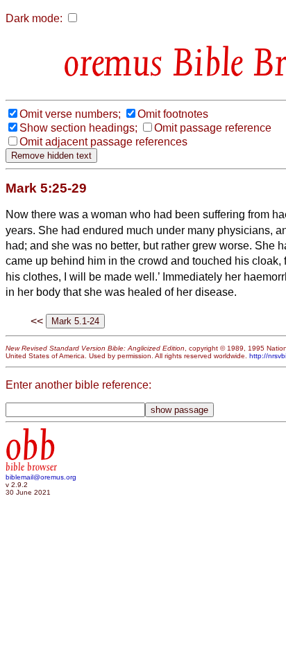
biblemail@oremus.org (41, 477)
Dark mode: (34, 18)
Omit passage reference (212, 128)
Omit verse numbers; (70, 114)
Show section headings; (78, 128)
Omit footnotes (172, 114)
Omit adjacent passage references (103, 142)
